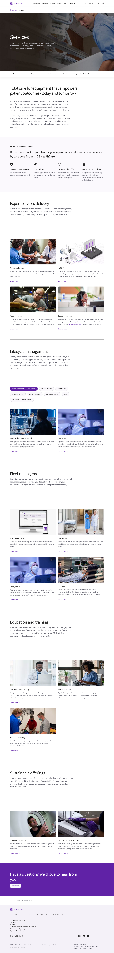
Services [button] (52, 3)
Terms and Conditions (81, 948)
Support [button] (59, 3)
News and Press (14, 915)
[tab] (24, 389)
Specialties (40, 915)
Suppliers (32, 915)
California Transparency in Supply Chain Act (23, 926)
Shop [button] (65, 3)
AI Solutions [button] (36, 3)
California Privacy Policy (92, 946)
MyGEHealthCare (75, 324)
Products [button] (45, 3)
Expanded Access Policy (17, 931)
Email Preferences (67, 915)
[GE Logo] (16, 4)
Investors (24, 915)
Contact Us (56, 915)
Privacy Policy (78, 946)
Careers (48, 915)
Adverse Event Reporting (17, 929)
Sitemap (12, 924)
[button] (86, 3)
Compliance (13, 922)
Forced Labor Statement (17, 920)
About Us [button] (72, 3)
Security (91, 948)
